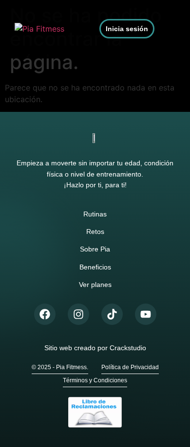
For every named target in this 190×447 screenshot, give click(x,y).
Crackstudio (128, 348)
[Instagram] (78, 314)
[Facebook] (45, 314)
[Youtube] (145, 314)
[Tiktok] (112, 314)
